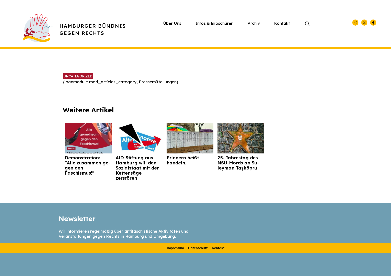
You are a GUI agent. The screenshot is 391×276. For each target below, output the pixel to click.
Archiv (254, 23)
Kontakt (282, 23)
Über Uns (172, 23)
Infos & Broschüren (214, 23)
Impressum (175, 248)
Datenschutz (198, 248)
